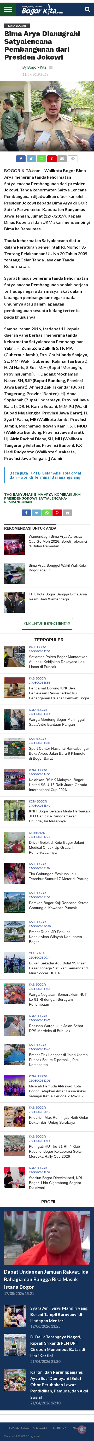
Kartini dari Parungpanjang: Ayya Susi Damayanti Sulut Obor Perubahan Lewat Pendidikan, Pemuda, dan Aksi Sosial (59, 1384)
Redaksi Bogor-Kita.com (27, 1428)
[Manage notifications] (82, 1429)
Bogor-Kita (36, 67)
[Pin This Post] (51, 157)
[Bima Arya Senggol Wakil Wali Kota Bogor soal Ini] (14, 573)
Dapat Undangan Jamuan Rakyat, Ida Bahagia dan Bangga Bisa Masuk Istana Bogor (46, 1279)
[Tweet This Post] (31, 157)
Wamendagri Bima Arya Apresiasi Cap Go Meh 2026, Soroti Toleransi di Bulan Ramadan (58, 541)
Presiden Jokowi (20, 498)
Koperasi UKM (67, 494)
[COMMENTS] (73, 157)
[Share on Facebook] (21, 157)
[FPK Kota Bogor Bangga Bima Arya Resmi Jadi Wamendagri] (14, 602)
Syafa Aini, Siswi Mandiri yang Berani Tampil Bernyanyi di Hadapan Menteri (58, 1314)
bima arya (43, 494)
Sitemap (59, 1428)
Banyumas (23, 494)
